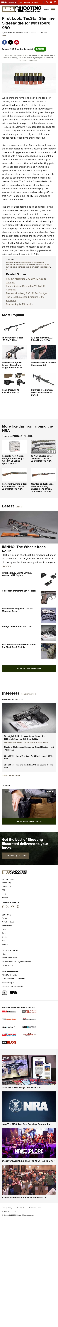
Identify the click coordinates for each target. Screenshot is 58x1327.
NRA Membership (9, 975)
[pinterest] (16, 41)
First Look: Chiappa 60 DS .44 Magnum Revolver (17, 610)
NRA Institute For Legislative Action (16, 961)
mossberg (20, 264)
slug (8, 269)
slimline (17, 262)
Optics (4, 937)
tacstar (9, 262)
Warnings (5, 1211)
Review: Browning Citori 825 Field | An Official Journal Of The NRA (14, 486)
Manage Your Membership (13, 986)
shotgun (42, 264)
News (4, 566)
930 (26, 264)
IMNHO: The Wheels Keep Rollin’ (24, 549)
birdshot (46, 267)
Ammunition (7, 925)
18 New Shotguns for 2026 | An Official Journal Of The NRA (41, 458)
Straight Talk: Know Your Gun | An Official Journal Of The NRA (24, 737)
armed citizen (23, 742)
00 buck (38, 267)
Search (5, 897)
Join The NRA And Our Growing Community (26, 1124)
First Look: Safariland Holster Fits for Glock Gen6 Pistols (19, 646)
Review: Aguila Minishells (19, 304)
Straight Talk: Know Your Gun (17, 626)
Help (4, 893)
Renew (27, 2)
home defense (19, 267)
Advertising (6, 882)
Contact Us (6, 886)
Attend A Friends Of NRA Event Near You (24, 1197)
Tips (9, 566)
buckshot (30, 267)
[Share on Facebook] (4, 41)
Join (20, 2)
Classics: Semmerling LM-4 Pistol (19, 590)
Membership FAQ (9, 982)
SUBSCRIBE (15, 855)
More (18, 507)
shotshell (10, 264)
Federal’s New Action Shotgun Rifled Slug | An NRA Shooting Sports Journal (13, 459)
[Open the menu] (53, 9)
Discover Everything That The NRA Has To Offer (28, 1161)
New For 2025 (8, 921)
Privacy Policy (7, 1208)
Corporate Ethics (35, 1208)
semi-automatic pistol (39, 742)
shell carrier (38, 262)
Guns (4, 933)
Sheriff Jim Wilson (12, 699)
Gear (4, 35)
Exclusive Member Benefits (13, 978)
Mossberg (11, 130)
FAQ (4, 890)
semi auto (33, 264)
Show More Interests (36, 821)
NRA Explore (7, 965)
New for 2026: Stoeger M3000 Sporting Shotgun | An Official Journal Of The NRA (42, 487)
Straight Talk (10, 742)
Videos (5, 944)
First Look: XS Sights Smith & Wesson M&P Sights (17, 574)
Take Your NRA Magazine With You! (21, 1087)
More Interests (27, 694)
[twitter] (10, 41)
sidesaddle (26, 262)
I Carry (6, 785)
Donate (35, 2)
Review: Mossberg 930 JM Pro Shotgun (27, 293)
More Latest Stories (36, 668)
